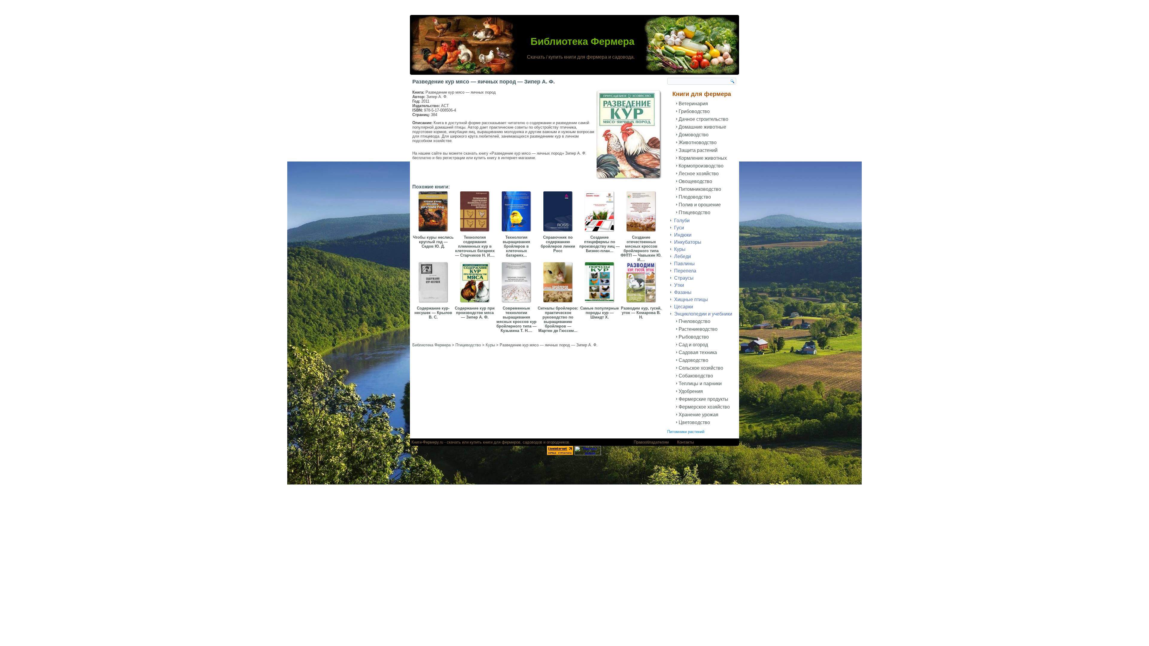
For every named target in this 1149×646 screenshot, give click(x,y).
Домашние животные (702, 126)
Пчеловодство (694, 321)
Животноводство (698, 142)
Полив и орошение (700, 204)
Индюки (682, 234)
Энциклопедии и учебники (703, 313)
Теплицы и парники (700, 383)
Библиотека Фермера (582, 41)
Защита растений (698, 150)
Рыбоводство (694, 336)
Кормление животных (703, 158)
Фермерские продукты (703, 399)
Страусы (684, 278)
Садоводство (693, 360)
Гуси (679, 227)
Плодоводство (695, 196)
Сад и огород (693, 344)
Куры (680, 249)
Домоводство (694, 134)
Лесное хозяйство (699, 173)
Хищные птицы (691, 299)
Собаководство (696, 375)
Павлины (684, 263)
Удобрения (691, 391)
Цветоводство (694, 422)
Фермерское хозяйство (704, 406)
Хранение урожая (698, 414)
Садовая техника (698, 352)
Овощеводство (695, 181)
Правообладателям (651, 442)
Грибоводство (694, 111)
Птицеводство (694, 212)
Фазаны (682, 292)
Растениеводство (698, 329)
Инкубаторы (687, 242)
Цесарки (683, 306)
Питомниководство (700, 189)
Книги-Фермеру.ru (427, 442)
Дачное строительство (703, 119)
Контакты (685, 442)
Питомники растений (685, 431)
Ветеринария (693, 103)
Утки (679, 285)
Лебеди (682, 256)
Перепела (685, 270)
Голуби (682, 220)
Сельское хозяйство (701, 368)
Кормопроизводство (701, 165)
